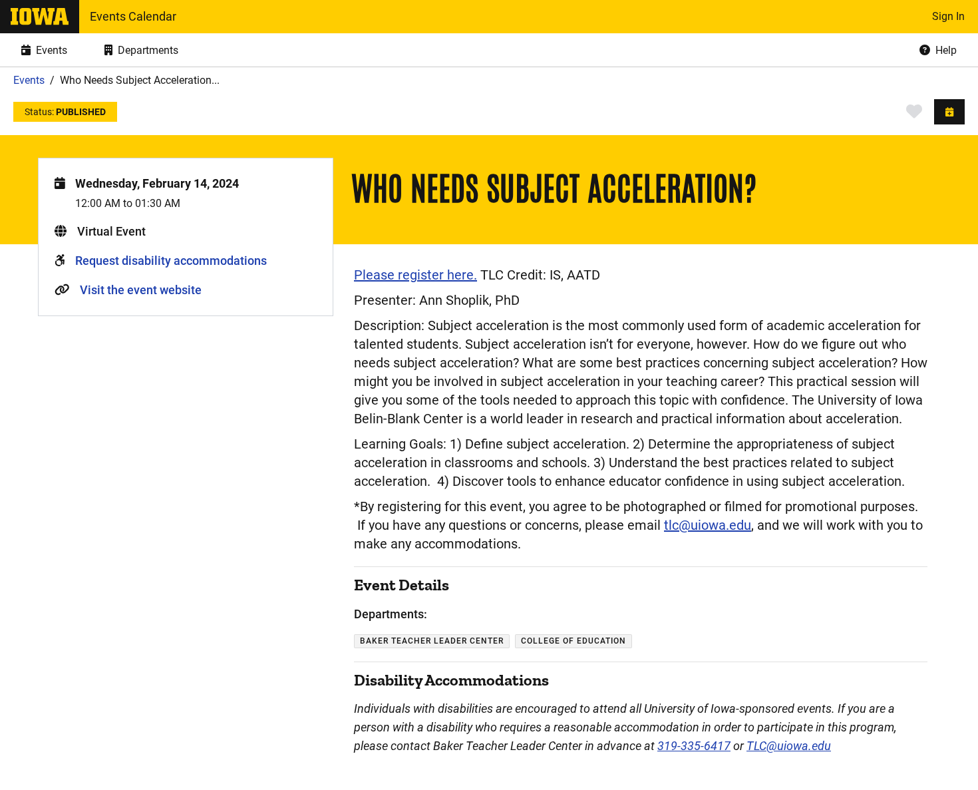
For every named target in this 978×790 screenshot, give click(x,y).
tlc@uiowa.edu (707, 525)
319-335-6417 (694, 746)
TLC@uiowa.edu (788, 746)
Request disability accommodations (171, 261)
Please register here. (415, 275)
